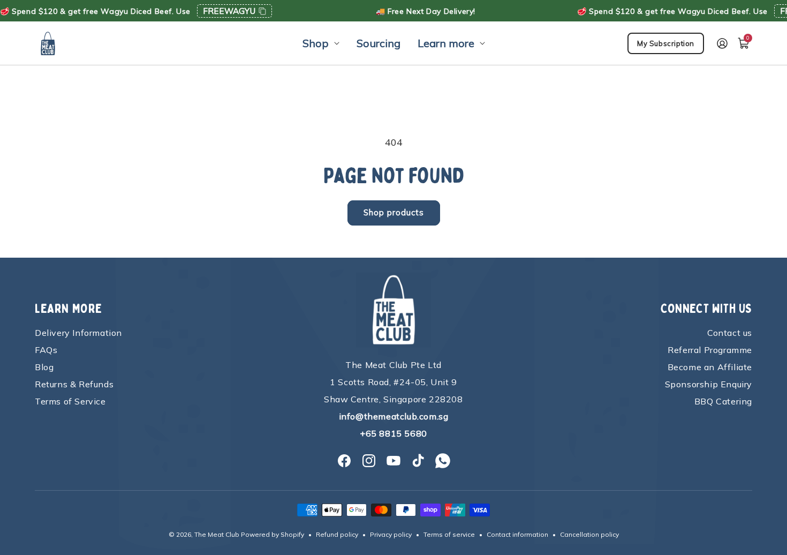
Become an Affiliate (710, 367)
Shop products (394, 212)
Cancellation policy (589, 534)
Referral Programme (710, 349)
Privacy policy (391, 534)
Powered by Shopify (272, 534)
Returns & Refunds (74, 384)
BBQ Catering (723, 401)
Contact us (729, 332)
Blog (44, 367)
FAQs (46, 349)
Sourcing (378, 43)
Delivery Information (78, 332)
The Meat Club (216, 534)
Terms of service (449, 534)
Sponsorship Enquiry (708, 384)
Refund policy (337, 534)
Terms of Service (70, 401)
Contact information (517, 534)
